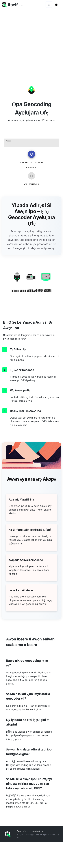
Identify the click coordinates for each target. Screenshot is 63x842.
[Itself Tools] (31, 285)
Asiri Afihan (37, 831)
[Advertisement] (31, 42)
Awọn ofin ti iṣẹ (24, 831)
